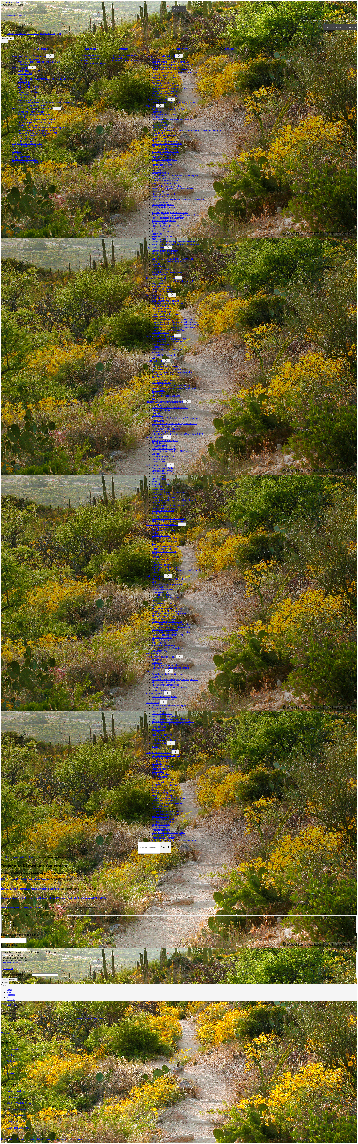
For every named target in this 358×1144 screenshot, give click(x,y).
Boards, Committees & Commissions (169, 261)
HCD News (157, 404)
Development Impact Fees (164, 59)
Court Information (160, 125)
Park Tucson (158, 771)
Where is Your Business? (163, 699)
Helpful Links (158, 191)
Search (135, 847)
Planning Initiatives (161, 564)
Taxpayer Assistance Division (166, 85)
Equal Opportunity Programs (160, 335)
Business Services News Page (166, 96)
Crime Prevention (160, 592)
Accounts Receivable (162, 93)
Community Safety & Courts (93, 55)
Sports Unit (157, 486)
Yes (13, 922)
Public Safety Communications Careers (170, 667)
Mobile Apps (24, 81)
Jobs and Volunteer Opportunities (168, 505)
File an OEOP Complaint (163, 354)
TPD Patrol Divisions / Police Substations (171, 579)
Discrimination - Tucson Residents (168, 341)
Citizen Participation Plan (164, 431)
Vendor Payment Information (165, 67)
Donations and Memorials (164, 497)
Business (123, 48)
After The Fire (158, 377)
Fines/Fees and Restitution (164, 148)
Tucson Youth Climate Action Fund (28, 162)
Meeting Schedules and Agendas (27, 146)
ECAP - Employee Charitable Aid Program (172, 451)
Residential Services (161, 298)
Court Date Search (160, 122)
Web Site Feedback (73, 1139)
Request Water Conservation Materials (170, 718)
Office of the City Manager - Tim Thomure (32, 108)
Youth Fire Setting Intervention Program (171, 385)
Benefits (156, 453)
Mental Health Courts (162, 164)
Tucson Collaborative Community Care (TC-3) (174, 387)
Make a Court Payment (163, 236)
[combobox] (340, 27)
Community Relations (162, 713)
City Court (151, 106)
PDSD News (157, 554)
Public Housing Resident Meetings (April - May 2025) (177, 434)
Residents (90, 48)
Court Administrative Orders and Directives (172, 119)
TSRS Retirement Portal (163, 456)
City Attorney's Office (156, 99)
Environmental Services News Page (168, 329)
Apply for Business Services (125, 55)
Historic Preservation (162, 548)
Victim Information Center (164, 682)
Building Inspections (161, 527)
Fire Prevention (159, 364)
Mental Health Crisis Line (164, 605)
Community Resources (162, 589)
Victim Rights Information (164, 618)
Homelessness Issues (162, 603)
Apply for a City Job (27, 89)
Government (41, 48)
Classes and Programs (162, 470)
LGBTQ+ (156, 347)
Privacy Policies (8, 1139)
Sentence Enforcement (162, 231)
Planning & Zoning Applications (167, 567)
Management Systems (162, 766)
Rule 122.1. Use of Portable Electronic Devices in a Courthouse (31, 889)
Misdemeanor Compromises (165, 684)
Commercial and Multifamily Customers (171, 724)
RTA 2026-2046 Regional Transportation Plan (174, 840)
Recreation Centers (161, 484)
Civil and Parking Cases (163, 204)
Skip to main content (10, 2)
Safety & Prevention (161, 382)
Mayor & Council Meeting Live (27, 143)
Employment (57, 1139)
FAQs (154, 398)
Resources (157, 352)
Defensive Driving (160, 223)
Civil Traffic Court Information (166, 146)
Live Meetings (24, 64)
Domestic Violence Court (164, 138)
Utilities (84, 60)
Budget (21, 117)
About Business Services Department (169, 88)
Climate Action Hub (27, 97)
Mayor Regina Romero (29, 59)
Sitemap (46, 1139)
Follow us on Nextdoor (17, 1121)
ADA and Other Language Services (168, 521)
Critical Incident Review (163, 595)
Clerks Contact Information (165, 250)
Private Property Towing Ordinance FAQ (37, 133)
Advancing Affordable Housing (167, 426)
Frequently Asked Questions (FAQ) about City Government (46, 78)
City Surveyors (159, 808)
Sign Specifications (161, 824)
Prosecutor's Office (155, 671)
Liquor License (158, 264)
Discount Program (160, 515)
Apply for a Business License (165, 77)
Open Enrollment (160, 459)
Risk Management (154, 693)
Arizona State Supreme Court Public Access (172, 188)
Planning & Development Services (34, 114)
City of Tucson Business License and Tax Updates (175, 72)
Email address (9, 944)
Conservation (158, 710)
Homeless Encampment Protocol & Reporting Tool (42, 127)
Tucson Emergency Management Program (38, 130)
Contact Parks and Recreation (166, 507)
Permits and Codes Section (164, 800)
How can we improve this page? (20, 934)
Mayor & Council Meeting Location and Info (39, 61)
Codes (155, 532)
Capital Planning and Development (168, 492)
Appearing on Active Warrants (166, 178)
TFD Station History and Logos (166, 395)
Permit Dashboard (160, 559)
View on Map (7, 1033)
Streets (155, 787)
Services (229, 48)
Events (155, 746)
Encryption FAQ (159, 650)
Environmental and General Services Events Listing (175, 324)
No (13, 928)
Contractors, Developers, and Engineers (170, 705)
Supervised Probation (162, 167)
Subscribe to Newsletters (30, 86)
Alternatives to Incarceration (165, 140)
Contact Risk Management (164, 696)
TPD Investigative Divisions (165, 629)
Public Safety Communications (160, 656)
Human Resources (154, 437)
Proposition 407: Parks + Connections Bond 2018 (175, 500)
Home (8, 857)
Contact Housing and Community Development (174, 423)
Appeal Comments (160, 274)
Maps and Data (159, 502)
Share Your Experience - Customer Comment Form (175, 244)
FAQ (154, 357)
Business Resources (121, 58)
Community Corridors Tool (164, 538)
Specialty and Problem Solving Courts (170, 109)
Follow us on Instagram (17, 1109)
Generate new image (12, 962)
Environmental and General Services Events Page (175, 322)
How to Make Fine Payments (165, 183)
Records (156, 572)
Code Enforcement (161, 535)
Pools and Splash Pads (162, 468)
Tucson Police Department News (167, 634)
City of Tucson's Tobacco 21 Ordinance (170, 69)
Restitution (157, 111)
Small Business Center (156, 743)
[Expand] (11, 52)
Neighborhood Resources (164, 551)
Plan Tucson (157, 562)
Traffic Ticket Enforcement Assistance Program (175, 175)
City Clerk (17, 154)
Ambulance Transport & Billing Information (172, 371)
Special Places (158, 513)
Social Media (24, 84)
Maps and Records (160, 768)
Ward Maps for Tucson (29, 70)
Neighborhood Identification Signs (168, 798)
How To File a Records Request (166, 180)
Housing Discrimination (163, 344)
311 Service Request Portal (93, 63)
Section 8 (156, 412)
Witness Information (161, 690)
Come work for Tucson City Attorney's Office (173, 102)
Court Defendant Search (163, 207)
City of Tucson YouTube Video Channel (36, 119)
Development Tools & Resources (167, 540)
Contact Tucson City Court (164, 154)
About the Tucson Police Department (169, 613)
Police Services (159, 587)
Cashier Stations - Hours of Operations (170, 61)
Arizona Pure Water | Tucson (165, 737)
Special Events (158, 489)
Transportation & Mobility (158, 752)
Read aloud (8, 968)
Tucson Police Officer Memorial (167, 610)
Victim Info (157, 233)
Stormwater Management (164, 790)
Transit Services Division (163, 779)
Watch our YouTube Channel (19, 1103)
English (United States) (330, 20)
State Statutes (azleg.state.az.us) (167, 272)
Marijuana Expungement (163, 194)
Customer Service (160, 708)
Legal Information (160, 172)
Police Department (155, 576)
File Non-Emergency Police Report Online (172, 626)
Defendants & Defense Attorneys (167, 674)
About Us (156, 659)
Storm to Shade (159, 726)
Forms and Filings (160, 201)
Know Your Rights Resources (31, 105)
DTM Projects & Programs (164, 784)
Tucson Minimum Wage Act (165, 90)
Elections (16, 151)
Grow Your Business (161, 289)
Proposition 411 (159, 827)
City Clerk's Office (155, 247)
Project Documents (161, 829)
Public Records (159, 266)
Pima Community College (164, 448)
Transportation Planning (163, 782)
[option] (182, 20)
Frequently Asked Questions (165, 151)
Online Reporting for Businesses (167, 621)
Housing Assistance (161, 410)
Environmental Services (157, 295)
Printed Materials (160, 332)
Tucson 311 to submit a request (90, 1018)
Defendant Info (159, 133)
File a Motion (158, 209)
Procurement (158, 80)
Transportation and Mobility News (168, 832)
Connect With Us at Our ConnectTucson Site (173, 281)
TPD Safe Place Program (164, 616)
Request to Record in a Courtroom (168, 217)
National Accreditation (163, 510)
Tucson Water (152, 702)
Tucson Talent (158, 461)
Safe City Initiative (27, 140)
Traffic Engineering (161, 758)
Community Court (160, 196)
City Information (20, 67)
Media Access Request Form (21, 908)
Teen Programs (159, 476)
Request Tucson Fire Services (165, 366)
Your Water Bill (159, 732)
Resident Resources (89, 58)
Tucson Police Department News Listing (171, 632)
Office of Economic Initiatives (32, 111)
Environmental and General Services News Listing (175, 327)
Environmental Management (165, 300)
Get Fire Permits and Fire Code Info (168, 369)
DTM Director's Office (163, 821)
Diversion (156, 676)
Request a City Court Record (165, 225)
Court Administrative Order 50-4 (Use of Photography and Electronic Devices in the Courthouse (53, 898)
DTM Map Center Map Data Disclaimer (171, 811)
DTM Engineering (160, 760)
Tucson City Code (160, 269)
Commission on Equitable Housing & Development (176, 418)
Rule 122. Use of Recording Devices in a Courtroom (25, 879)
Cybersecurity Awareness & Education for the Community (45, 102)
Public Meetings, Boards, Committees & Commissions (177, 570)
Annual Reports (159, 642)
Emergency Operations (163, 374)
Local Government (21, 156)
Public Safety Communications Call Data (171, 665)
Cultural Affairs (25, 138)
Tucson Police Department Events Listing (171, 624)
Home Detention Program (164, 159)
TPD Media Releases (162, 637)
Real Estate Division (161, 774)
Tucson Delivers (20, 148)
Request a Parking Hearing (164, 220)
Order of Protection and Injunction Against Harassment (178, 199)
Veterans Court (159, 228)
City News (23, 94)
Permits (155, 556)
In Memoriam (158, 390)
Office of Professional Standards (167, 648)
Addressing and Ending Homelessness (170, 407)
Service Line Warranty (28, 125)
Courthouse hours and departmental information (175, 241)
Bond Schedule (159, 117)
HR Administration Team (163, 445)
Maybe (15, 925)
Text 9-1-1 (157, 662)
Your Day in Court (160, 156)
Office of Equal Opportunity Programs (36, 122)
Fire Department (154, 360)
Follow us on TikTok (16, 1115)
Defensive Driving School (164, 135)
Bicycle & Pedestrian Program (166, 755)
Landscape (157, 763)
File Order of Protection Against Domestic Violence (176, 215)
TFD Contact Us (159, 393)
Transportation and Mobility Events (169, 835)
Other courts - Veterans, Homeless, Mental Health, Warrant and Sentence (186, 130)
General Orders (159, 600)
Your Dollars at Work (162, 734)
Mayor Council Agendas (163, 253)
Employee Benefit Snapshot (165, 440)
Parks (154, 481)
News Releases (25, 73)
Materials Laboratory (162, 795)
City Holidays (158, 443)
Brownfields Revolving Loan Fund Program (172, 319)
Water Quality (158, 729)
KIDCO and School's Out (163, 473)
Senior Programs (160, 478)
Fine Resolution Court (162, 162)
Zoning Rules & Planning (29, 92)
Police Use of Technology (164, 645)
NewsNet (22, 76)
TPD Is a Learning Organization (167, 584)
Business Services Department (160, 56)
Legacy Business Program (164, 749)
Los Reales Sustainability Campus (167, 303)
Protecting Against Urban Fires (167, 740)
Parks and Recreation (156, 465)
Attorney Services (160, 640)
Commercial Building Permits (126, 60)
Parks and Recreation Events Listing (169, 518)
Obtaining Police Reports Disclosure (169, 687)
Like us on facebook (16, 1091)
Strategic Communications (164, 819)
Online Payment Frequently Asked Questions (173, 64)
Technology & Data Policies (31, 100)
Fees (154, 543)
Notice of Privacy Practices (165, 379)
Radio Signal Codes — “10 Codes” (167, 608)
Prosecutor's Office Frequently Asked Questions (175, 679)
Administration (159, 316)
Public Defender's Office (164, 114)
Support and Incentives (162, 291)
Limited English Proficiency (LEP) (167, 349)
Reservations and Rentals (164, 494)
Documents (157, 415)
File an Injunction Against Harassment (170, 212)
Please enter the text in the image (17, 975)
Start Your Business (161, 286)
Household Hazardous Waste (166, 314)
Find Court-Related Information (167, 143)
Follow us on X (14, 1097)
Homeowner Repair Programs (166, 428)
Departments (180, 48)
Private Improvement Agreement (167, 803)
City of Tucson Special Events (32, 135)
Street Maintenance (161, 776)
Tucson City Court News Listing (167, 186)
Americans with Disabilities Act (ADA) (170, 339)
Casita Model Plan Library (164, 530)
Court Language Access (163, 127)
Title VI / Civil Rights (161, 792)
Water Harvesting (160, 816)
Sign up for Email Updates (18, 1128)
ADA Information (160, 239)
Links (154, 581)
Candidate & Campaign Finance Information (172, 258)
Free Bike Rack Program (163, 837)
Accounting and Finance (163, 83)
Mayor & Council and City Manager (29, 56)
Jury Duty (156, 170)
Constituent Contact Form (24, 159)
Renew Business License (163, 75)
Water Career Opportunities (165, 716)
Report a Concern (160, 805)
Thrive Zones (158, 420)
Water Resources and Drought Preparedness (173, 721)
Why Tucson (157, 283)
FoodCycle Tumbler (161, 308)
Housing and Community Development (164, 401)
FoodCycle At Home (161, 306)
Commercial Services (162, 311)
